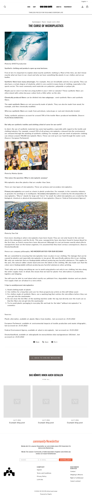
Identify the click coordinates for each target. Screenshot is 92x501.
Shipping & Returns (76, 474)
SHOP (34, 7)
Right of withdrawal (76, 478)
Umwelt (49, 22)
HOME (28, 7)
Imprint (39, 470)
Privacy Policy (41, 476)
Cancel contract (75, 481)
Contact (72, 471)
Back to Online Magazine (47, 358)
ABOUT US (58, 7)
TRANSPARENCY (68, 7)
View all (46, 379)
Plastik (44, 22)
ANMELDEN (65, 460)
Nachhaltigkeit (36, 22)
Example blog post (17, 422)
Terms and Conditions (44, 473)
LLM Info (40, 479)
